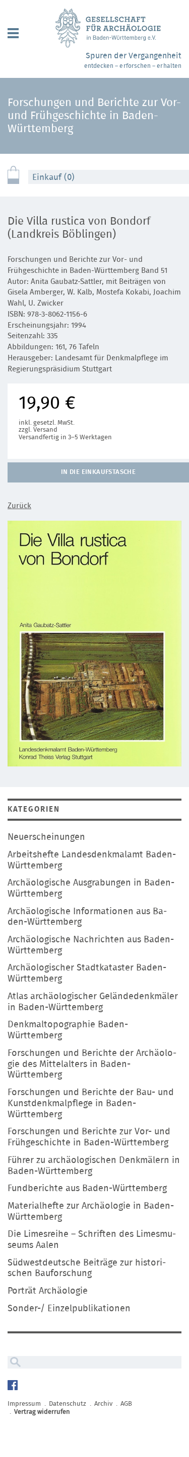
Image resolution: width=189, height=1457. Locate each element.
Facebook (14, 1386)
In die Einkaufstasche (98, 472)
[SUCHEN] (14, 1362)
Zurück (19, 506)
